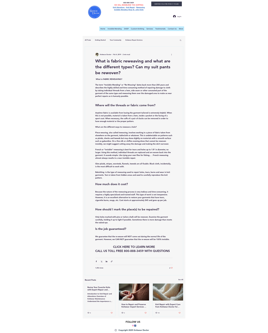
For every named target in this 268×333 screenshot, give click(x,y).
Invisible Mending (121, 10)
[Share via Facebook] (96, 261)
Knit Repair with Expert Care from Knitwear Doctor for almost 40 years (167, 305)
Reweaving (140, 7)
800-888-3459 (128, 3)
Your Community (115, 40)
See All (180, 280)
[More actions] (171, 54)
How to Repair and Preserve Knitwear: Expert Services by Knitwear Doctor (133, 305)
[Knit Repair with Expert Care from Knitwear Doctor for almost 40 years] (168, 292)
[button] (181, 40)
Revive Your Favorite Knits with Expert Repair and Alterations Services (98, 288)
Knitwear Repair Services (133, 40)
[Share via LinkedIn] (107, 261)
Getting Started (100, 40)
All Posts (88, 40)
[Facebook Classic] (135, 326)
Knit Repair (130, 7)
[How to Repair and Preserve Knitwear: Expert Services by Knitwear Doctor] (134, 292)
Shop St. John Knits (136, 10)
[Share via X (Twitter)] (101, 261)
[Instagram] (133, 326)
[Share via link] (112, 261)
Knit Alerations (119, 7)
